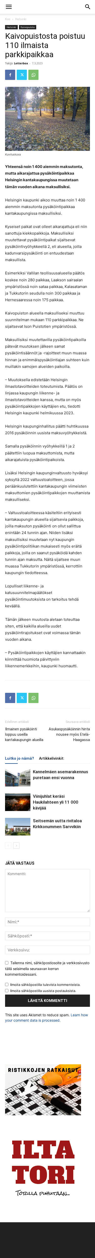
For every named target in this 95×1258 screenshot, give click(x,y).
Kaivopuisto (28, 27)
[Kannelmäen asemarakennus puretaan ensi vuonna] (17, 778)
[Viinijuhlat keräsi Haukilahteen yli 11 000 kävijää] (17, 802)
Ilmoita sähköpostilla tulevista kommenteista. (45, 985)
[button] (9, 7)
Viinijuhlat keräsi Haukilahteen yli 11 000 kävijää (55, 802)
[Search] (88, 7)
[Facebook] (10, 75)
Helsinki (20, 19)
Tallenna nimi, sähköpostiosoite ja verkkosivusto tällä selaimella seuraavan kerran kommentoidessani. (47, 968)
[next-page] (16, 845)
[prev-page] (8, 845)
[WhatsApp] (33, 75)
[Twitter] (22, 75)
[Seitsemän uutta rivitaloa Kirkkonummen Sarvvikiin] (17, 827)
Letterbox (21, 63)
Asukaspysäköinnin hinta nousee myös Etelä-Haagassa (69, 734)
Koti (7, 19)
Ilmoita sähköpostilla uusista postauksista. (43, 991)
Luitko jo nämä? (19, 758)
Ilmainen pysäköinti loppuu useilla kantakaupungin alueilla (24, 734)
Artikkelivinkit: (51, 758)
